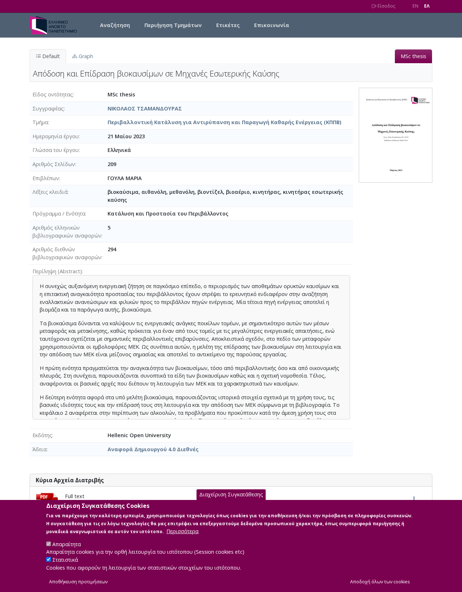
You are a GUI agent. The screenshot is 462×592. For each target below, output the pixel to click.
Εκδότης (42, 435)
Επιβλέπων (45, 178)
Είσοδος (385, 6)
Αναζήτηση (115, 25)
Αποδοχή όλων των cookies (380, 582)
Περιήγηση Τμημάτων (173, 25)
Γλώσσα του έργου (55, 150)
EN (415, 6)
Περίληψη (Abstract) (57, 271)
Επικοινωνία (271, 25)
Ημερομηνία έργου (55, 136)
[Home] (56, 25)
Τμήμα (40, 122)
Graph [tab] (85, 56)
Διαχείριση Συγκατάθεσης (231, 494)
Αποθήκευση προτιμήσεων (78, 582)
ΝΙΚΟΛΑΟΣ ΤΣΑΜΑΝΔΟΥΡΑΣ (145, 108)
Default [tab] (50, 56)
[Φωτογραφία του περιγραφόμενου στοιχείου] (395, 134)
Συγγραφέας (48, 108)
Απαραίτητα (66, 543)
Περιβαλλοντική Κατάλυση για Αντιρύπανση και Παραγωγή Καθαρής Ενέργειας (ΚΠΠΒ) (224, 122)
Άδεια (39, 449)
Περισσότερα (182, 530)
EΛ (427, 6)
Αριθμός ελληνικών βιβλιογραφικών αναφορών (66, 231)
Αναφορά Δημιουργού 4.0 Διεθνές (153, 449)
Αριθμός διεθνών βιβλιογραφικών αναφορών (66, 253)
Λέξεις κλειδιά (49, 191)
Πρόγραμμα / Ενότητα (58, 213)
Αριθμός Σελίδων (53, 164)
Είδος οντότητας (52, 94)
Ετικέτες (228, 25)
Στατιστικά (65, 559)
